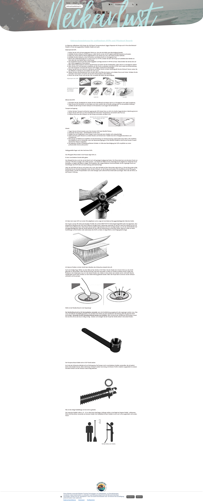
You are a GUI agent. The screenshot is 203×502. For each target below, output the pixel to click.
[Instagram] (99, 12)
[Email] (103, 12)
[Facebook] (95, 12)
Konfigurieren (91, 500)
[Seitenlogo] (101, 487)
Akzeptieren (130, 496)
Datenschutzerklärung (69, 500)
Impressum (81, 500)
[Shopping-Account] (137, 4)
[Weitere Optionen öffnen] (85, 6)
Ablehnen (139, 496)
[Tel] (107, 12)
